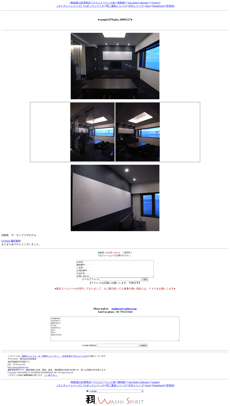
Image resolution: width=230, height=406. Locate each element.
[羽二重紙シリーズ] (116, 6)
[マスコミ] (98, 2)
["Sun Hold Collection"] (138, 2)
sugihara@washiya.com (124, 308)
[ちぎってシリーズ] (94, 6)
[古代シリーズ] (136, 6)
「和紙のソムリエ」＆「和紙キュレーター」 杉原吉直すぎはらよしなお (53, 356)
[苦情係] (169, 6)
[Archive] (155, 2)
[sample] (155, 382)
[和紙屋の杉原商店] (80, 2)
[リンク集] (110, 2)
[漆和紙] (120, 2)
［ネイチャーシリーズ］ (69, 6)
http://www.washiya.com (18, 367)
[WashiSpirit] (158, 6)
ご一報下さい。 (51, 375)
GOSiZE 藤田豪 (9, 241)
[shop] (148, 6)
